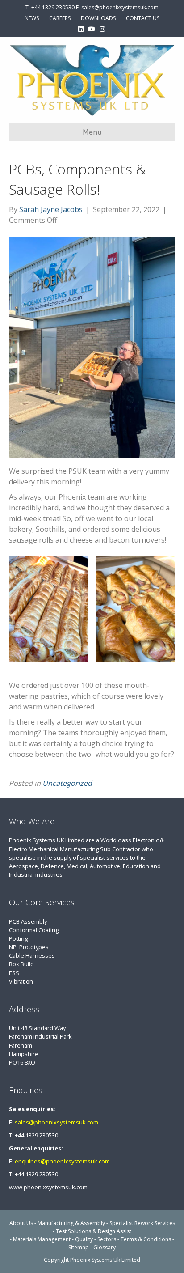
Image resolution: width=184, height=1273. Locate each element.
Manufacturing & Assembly (71, 1223)
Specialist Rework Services (142, 1223)
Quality (84, 1239)
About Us (21, 1223)
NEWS (32, 18)
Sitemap (78, 1247)
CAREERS (60, 18)
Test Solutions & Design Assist (93, 1231)
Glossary (104, 1247)
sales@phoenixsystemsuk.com (56, 1122)
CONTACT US (142, 18)
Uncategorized (67, 783)
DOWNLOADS (98, 18)
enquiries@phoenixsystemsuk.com (62, 1161)
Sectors (106, 1239)
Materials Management (42, 1239)
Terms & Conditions (146, 1239)
